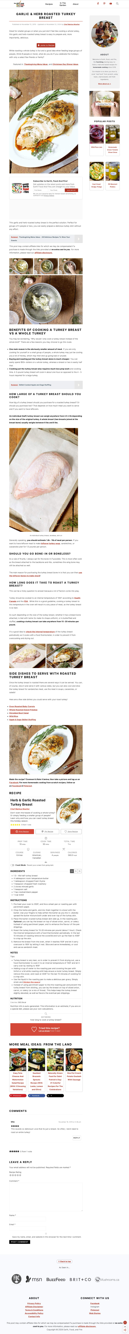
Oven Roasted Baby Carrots (22, 706)
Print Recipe (23, 832)
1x (72, 871)
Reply (76, 1138)
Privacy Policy (34, 1303)
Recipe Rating (15, 1172)
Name (12, 1215)
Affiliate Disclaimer (34, 1307)
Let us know (44, 1031)
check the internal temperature (40, 632)
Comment (14, 1181)
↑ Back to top (64, 1261)
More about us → (104, 84)
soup (58, 543)
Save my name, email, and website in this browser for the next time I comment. (46, 1237)
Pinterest (27, 786)
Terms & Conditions (34, 1310)
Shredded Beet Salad (19, 713)
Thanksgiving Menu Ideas (36, 64)
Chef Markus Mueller (20, 809)
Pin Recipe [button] (48, 832)
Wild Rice (13, 716)
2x (76, 871)
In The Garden (63, 4)
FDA (26, 601)
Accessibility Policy (34, 1313)
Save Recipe (72, 832)
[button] (11, 824)
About (76, 4)
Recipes (49, 4)
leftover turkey (48, 543)
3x (79, 871)
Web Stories (95, 1313)
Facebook (13, 782)
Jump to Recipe (47, 45)
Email (12, 1224)
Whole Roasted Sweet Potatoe (23, 710)
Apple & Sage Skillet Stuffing (22, 720)
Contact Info (34, 1316)
